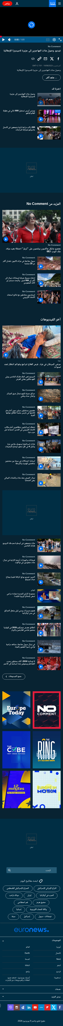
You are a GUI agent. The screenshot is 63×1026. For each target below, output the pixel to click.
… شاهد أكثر (51, 77)
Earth (27, 953)
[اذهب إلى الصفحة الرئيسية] (52, 3)
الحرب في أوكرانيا (47, 895)
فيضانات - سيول (45, 916)
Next (58, 959)
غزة (59, 361)
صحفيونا (57, 978)
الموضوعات (56, 940)
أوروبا (58, 947)
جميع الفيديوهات (15, 676)
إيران (29, 895)
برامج (28, 971)
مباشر (7, 3)
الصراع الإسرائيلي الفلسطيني (18, 888)
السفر (59, 965)
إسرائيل (27, 916)
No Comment (54, 245)
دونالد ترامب (14, 895)
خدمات (58, 989)
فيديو (58, 971)
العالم (33, 590)
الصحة (27, 959)
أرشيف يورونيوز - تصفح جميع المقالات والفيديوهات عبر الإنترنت (17, 979)
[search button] (9, 870)
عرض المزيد (56, 997)
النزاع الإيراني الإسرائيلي (46, 888)
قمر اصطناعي (23, 902)
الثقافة (27, 965)
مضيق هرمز (41, 902)
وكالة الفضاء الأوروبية (38, 909)
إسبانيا (18, 909)
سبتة (13, 916)
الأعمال (58, 953)
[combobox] (31, 870)
